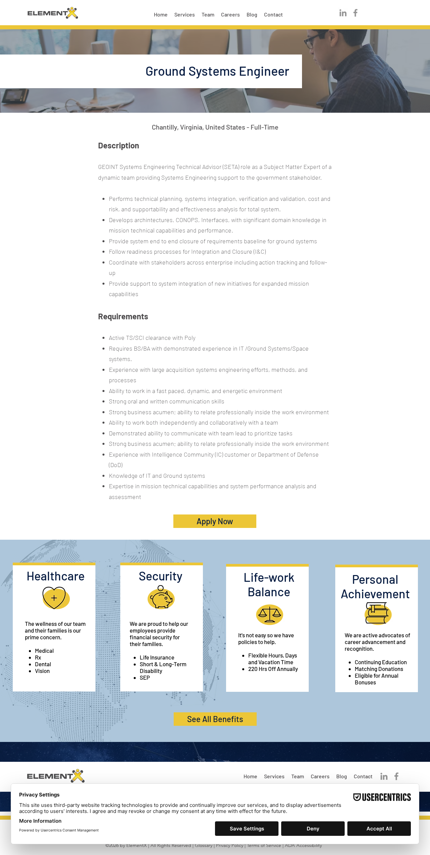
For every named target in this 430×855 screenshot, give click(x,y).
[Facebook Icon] (355, 13)
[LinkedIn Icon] (343, 13)
